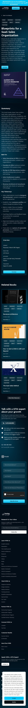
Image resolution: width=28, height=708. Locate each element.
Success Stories (5, 636)
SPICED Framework (5, 571)
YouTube (3, 628)
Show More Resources (14, 398)
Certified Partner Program (7, 615)
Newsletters (4, 546)
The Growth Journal (6, 549)
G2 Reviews (4, 638)
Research (3, 554)
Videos (3, 559)
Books (2, 561)
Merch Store (4, 646)
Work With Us (5, 581)
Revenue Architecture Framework (9, 566)
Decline (14, 702)
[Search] (21, 8)
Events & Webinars (5, 551)
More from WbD (6, 643)
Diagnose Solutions (6, 584)
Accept (14, 698)
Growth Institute (5, 544)
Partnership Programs (6, 610)
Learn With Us (5, 541)
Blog (2, 564)
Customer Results (6, 633)
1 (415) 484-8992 (9, 423)
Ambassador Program (6, 612)
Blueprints (3, 556)
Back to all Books (7, 15)
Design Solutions (5, 587)
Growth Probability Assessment (8, 576)
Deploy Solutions (5, 589)
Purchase (5, 67)
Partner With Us (6, 607)
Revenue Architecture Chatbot (8, 574)
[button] (25, 8)
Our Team (3, 599)
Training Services (5, 592)
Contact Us (16, 8)
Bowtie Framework (5, 569)
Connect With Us (6, 622)
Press (2, 649)
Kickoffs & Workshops (6, 594)
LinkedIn (3, 625)
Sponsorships (4, 597)
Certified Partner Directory (7, 617)
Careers (3, 602)
